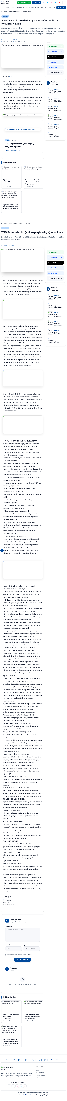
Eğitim (37, 7)
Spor (24, 7)
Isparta (5, 11)
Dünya (28, 7)
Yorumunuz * (9, 926)
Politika (14, 7)
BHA (10, 76)
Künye (37, 1070)
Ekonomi (19, 7)
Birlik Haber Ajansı (28, 1095)
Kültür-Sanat (47, 7)
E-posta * (26, 945)
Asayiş (32, 7)
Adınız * (7, 945)
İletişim (37, 1078)
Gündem (8, 7)
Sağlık (41, 7)
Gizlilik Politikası (39, 1072)
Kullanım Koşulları (40, 1075)
